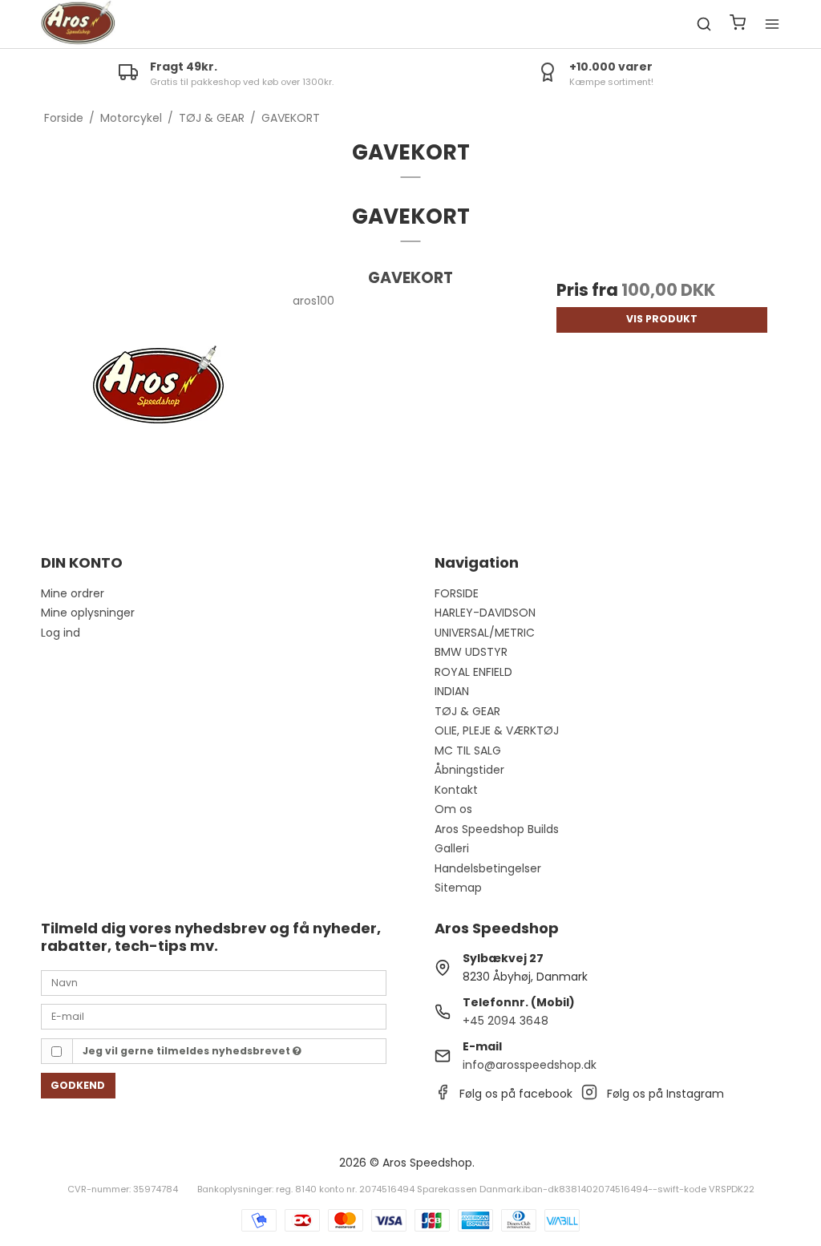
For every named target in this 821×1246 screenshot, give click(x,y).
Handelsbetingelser (488, 868)
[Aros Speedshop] (78, 24)
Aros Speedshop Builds (497, 829)
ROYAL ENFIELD (473, 672)
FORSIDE (457, 593)
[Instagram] (589, 1096)
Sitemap (458, 888)
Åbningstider (469, 770)
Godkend (78, 1085)
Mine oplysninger (88, 613)
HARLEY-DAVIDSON (485, 613)
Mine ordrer (72, 593)
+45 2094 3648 (505, 1021)
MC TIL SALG (468, 750)
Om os (453, 809)
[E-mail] (213, 1016)
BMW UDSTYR (471, 652)
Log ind (60, 633)
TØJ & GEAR (467, 711)
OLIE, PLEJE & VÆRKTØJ (497, 730)
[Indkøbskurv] (738, 24)
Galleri (452, 848)
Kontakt (456, 790)
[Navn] (213, 982)
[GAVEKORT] (159, 384)
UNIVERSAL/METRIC (485, 633)
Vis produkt (662, 319)
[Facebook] (443, 1096)
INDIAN (452, 691)
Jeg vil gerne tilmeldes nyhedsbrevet (188, 1051)
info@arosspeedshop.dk (530, 1065)
